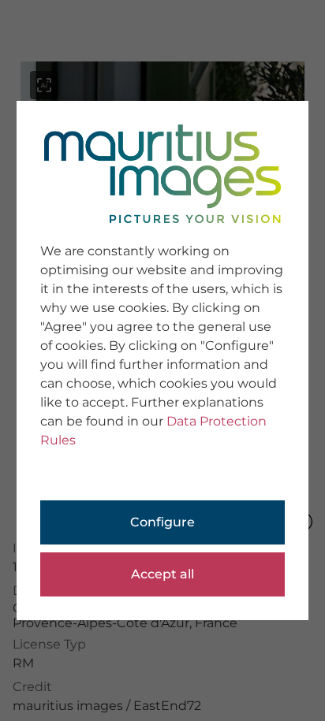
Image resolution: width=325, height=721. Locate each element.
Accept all (162, 574)
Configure (162, 522)
